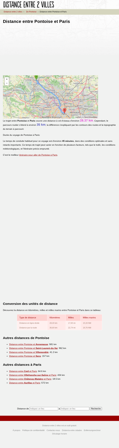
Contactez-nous (53, 430)
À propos (16, 430)
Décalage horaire (59, 434)
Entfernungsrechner (92, 430)
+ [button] (7, 79)
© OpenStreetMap (89, 117)
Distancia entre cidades (72, 430)
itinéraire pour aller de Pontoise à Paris (38, 155)
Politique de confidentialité (33, 430)
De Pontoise (31, 12)
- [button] (7, 83)
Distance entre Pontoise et (28, 344)
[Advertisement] (29, 48)
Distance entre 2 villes (13, 12)
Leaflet (78, 117)
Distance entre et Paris (23, 371)
